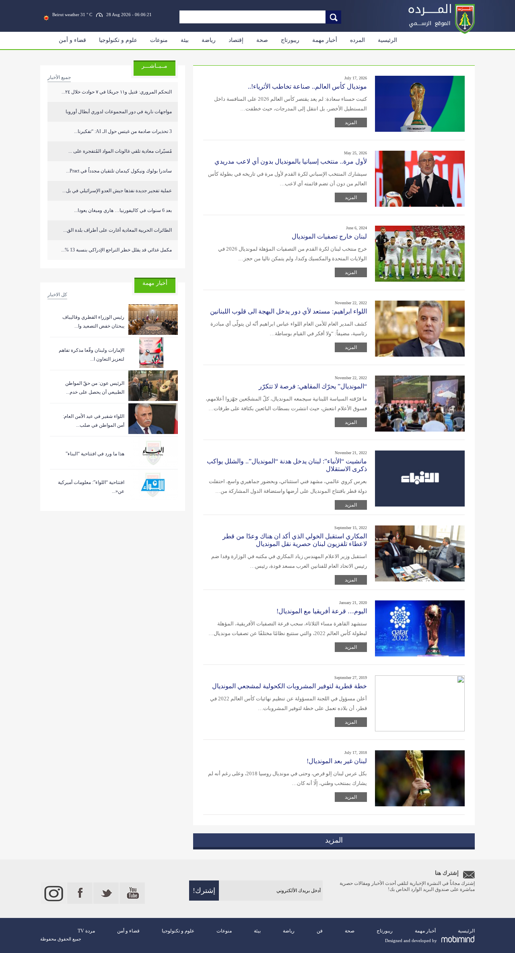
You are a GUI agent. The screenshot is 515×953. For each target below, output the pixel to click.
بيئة (185, 40)
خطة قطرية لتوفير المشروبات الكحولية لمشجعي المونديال (289, 686)
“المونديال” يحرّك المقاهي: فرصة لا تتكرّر (313, 386)
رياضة (209, 40)
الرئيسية (387, 40)
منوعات (159, 40)
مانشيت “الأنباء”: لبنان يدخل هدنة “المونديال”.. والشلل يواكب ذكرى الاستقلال (287, 465)
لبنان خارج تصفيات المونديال (329, 236)
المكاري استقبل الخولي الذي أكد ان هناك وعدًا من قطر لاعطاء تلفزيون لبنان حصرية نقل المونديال (294, 540)
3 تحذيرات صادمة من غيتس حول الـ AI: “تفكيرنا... (123, 131)
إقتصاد (236, 40)
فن (320, 931)
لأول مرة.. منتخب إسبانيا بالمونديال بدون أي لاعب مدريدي (290, 161)
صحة (262, 40)
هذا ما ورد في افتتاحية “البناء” (95, 454)
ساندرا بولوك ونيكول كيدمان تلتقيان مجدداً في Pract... (119, 171)
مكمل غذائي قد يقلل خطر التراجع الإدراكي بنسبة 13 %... (116, 250)
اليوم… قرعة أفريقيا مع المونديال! (321, 611)
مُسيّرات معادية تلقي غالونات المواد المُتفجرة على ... (120, 151)
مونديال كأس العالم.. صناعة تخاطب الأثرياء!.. (307, 86)
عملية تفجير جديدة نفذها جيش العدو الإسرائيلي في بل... (117, 190)
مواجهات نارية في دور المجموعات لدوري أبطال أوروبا (119, 111)
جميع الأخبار (59, 77)
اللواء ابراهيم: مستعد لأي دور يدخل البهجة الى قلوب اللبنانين (288, 311)
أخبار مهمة (324, 40)
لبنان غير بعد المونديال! (337, 761)
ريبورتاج (290, 40)
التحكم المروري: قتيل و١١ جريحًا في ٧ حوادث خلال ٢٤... (117, 92)
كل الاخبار (57, 294)
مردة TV (86, 931)
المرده (357, 40)
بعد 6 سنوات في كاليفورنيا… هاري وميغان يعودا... (123, 210)
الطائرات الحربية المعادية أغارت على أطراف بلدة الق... (117, 230)
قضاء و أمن (72, 40)
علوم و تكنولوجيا (118, 40)
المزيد (351, 122)
